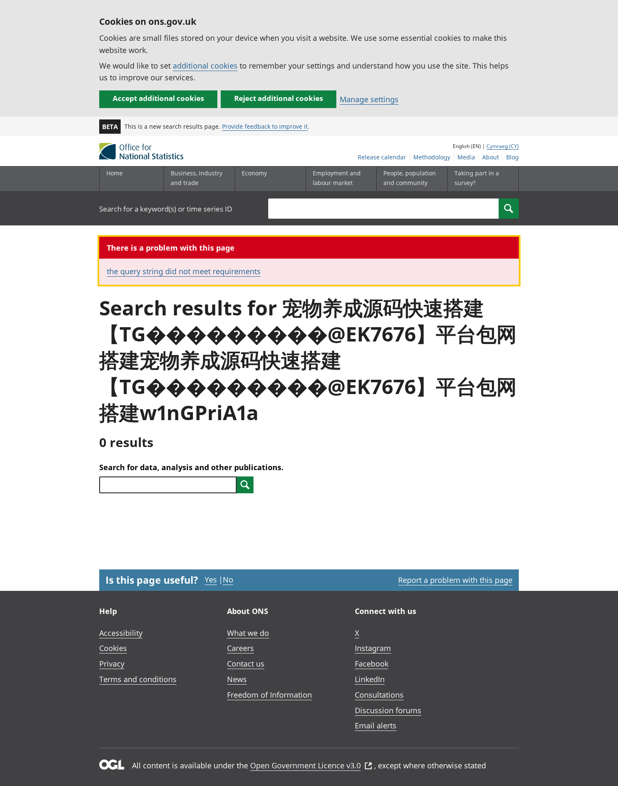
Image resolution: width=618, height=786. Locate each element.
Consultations (379, 695)
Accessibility (121, 633)
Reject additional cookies (278, 98)
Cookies (113, 648)
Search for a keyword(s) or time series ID (165, 209)
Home (114, 173)
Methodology (431, 157)
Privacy (111, 664)
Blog (512, 157)
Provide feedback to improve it (265, 126)
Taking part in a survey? (476, 177)
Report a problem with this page (455, 580)
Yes (211, 579)
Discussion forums (388, 710)
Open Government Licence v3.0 (305, 765)
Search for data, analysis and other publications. (191, 467)
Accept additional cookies (158, 98)
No (228, 579)
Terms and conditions (138, 679)
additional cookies (205, 66)
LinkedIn (370, 679)
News (237, 679)
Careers (240, 648)
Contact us (245, 664)
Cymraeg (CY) (502, 146)
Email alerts (375, 725)
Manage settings (369, 99)
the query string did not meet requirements (184, 271)
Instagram (373, 648)
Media (466, 157)
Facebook (371, 664)
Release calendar (382, 157)
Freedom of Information (269, 695)
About (490, 157)
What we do (248, 633)
